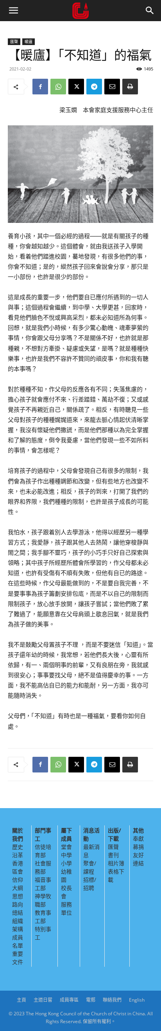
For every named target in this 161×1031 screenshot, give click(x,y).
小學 (66, 863)
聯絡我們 (112, 1000)
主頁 (21, 1000)
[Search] (150, 10)
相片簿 (116, 863)
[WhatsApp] (58, 86)
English (137, 1000)
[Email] (112, 86)
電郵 (90, 1000)
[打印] (130, 86)
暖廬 (28, 41)
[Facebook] (40, 86)
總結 (17, 912)
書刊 (113, 855)
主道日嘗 (43, 1000)
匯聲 (14, 41)
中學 (66, 855)
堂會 (66, 846)
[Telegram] (94, 86)
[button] (13, 10)
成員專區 (69, 1000)
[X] (76, 86)
